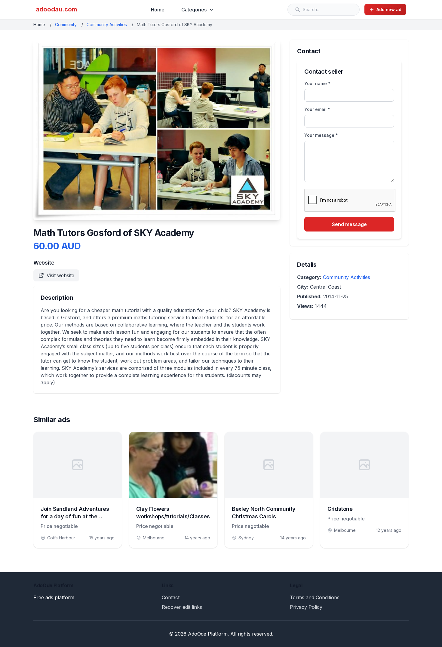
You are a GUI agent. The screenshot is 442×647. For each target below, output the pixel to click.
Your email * (317, 109)
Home (157, 10)
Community (66, 24)
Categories (194, 10)
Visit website (60, 275)
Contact (171, 597)
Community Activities (107, 24)
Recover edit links (182, 607)
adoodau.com (56, 9)
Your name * (317, 83)
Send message (349, 224)
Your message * (321, 135)
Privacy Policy (306, 607)
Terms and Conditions (314, 597)
